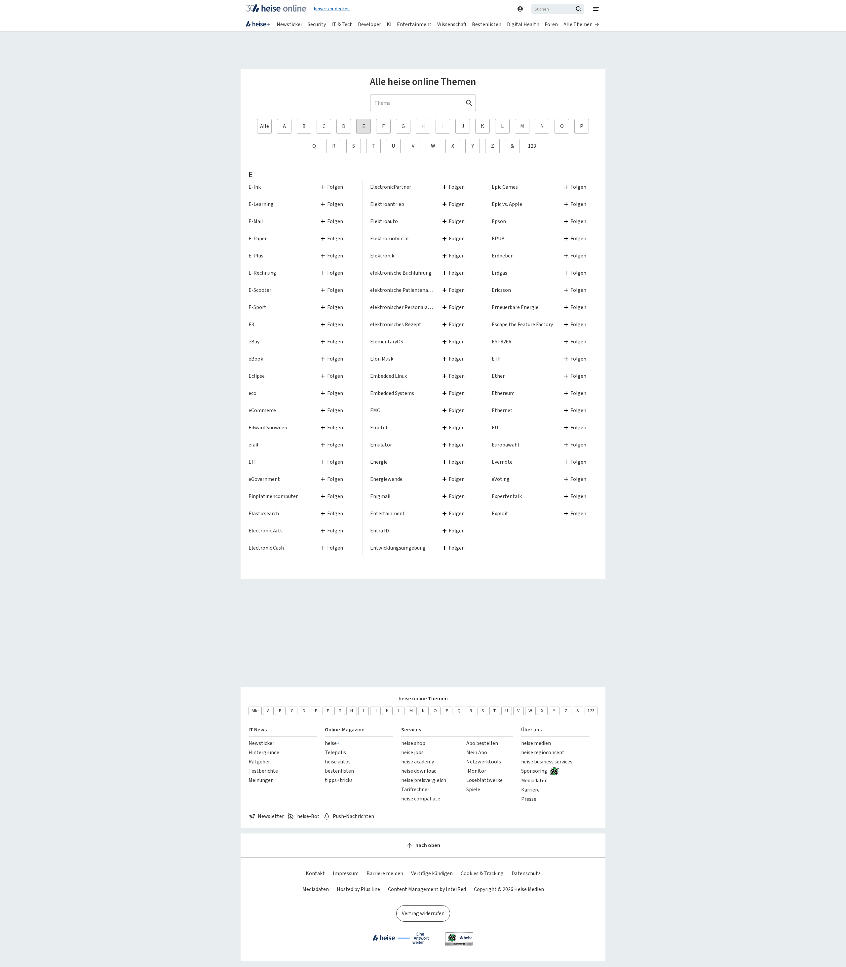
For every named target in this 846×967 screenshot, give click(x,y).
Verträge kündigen (432, 873)
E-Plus (256, 255)
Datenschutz (526, 873)
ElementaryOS (386, 341)
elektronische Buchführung (401, 272)
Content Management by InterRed (427, 889)
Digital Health (523, 24)
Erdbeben (503, 255)
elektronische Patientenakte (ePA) (409, 290)
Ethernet (502, 410)
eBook (256, 358)
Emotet (379, 427)
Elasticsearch (264, 513)
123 (532, 145)
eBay (254, 341)
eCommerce (262, 410)
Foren (551, 24)
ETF (496, 358)
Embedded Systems (392, 393)
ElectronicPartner (390, 186)
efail (253, 444)
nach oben (427, 845)
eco (252, 393)
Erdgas (499, 272)
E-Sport (257, 307)
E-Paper (258, 238)
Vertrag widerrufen (423, 913)
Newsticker (289, 24)
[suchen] (580, 9)
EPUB (498, 238)
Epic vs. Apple (507, 204)
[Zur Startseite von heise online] (276, 9)
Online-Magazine (345, 729)
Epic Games (505, 186)
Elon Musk (381, 358)
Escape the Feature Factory (522, 324)
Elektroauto (384, 221)
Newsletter (271, 816)
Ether (498, 375)
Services (411, 729)
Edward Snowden (268, 427)
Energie (379, 461)
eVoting (501, 479)
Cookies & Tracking (482, 873)
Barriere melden (384, 873)
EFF (253, 461)
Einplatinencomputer (273, 496)
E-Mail (256, 221)
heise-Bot (308, 816)
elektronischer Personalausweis (406, 307)
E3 (251, 324)
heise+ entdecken (332, 9)
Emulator (381, 444)
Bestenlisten (486, 24)
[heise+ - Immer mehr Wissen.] (258, 24)
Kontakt (315, 873)
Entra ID (379, 530)
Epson (499, 221)
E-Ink (255, 186)
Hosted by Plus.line (358, 889)
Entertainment (414, 24)
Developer (369, 24)
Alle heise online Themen (423, 81)
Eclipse (257, 375)
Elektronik (382, 255)
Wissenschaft (452, 24)
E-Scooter (260, 290)
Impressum (346, 873)
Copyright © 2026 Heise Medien (509, 889)
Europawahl (505, 444)
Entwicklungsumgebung (398, 547)
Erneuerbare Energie (515, 307)
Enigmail (380, 496)
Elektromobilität (389, 238)
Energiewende (386, 479)
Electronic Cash (266, 547)
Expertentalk (507, 496)
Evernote (502, 461)
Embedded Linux (388, 375)
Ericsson (501, 290)
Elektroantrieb (387, 204)
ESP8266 (501, 341)
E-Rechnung (262, 272)
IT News (258, 729)
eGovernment (264, 479)
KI (389, 24)
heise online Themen (423, 698)
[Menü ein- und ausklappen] (596, 9)
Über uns (531, 729)
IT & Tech (342, 24)
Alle (264, 126)
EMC (375, 410)
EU (495, 427)
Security (317, 24)
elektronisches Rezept (395, 324)
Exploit (500, 513)
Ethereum (503, 393)
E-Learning (261, 204)
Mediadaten (315, 889)
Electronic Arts (266, 530)
